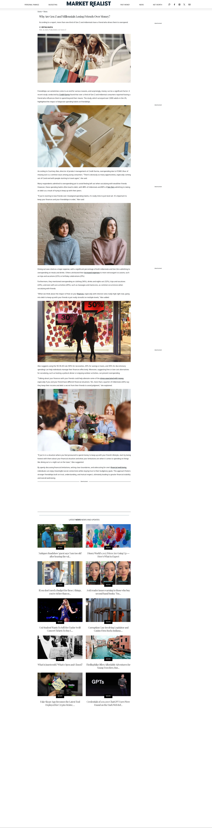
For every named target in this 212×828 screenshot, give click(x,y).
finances (80, 294)
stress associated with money (112, 378)
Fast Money (125, 5)
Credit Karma (64, 94)
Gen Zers (110, 187)
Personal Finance (32, 5)
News (141, 5)
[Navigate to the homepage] (89, 4)
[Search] (169, 4)
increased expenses (92, 273)
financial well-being (118, 467)
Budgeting (53, 5)
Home (40, 11)
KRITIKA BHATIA (47, 27)
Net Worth (157, 5)
